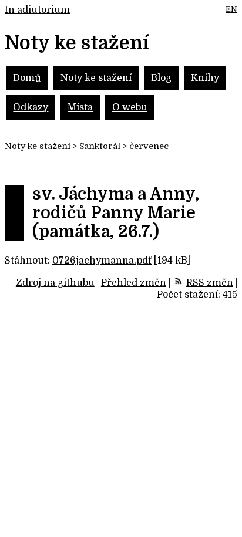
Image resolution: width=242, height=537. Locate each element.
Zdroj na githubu (55, 283)
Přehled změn (133, 283)
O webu (129, 107)
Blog (161, 78)
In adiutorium (37, 10)
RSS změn (209, 283)
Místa (80, 107)
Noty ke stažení (96, 78)
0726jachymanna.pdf (102, 260)
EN (231, 9)
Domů (27, 78)
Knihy (205, 78)
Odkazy (30, 107)
